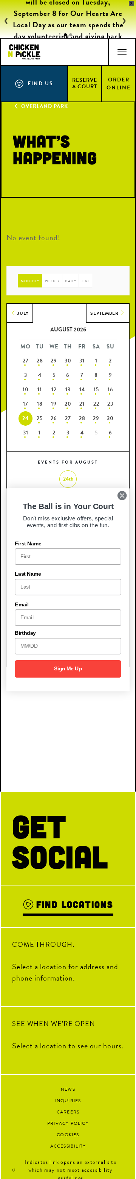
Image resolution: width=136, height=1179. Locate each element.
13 (68, 390)
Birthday (25, 633)
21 (82, 404)
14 (82, 390)
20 (68, 404)
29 (54, 361)
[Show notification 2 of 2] (70, 34)
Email (21, 604)
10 (26, 390)
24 (25, 418)
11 (39, 390)
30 (68, 361)
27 (26, 361)
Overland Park (44, 106)
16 (110, 390)
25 (40, 418)
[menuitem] (85, 83)
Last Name (28, 574)
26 (54, 418)
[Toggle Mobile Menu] (121, 52)
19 (54, 404)
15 (96, 390)
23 (110, 404)
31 (82, 361)
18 (40, 404)
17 (25, 404)
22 (96, 404)
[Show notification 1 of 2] (65, 34)
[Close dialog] (122, 495)
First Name (28, 543)
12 (54, 390)
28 (40, 361)
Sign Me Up (68, 668)
